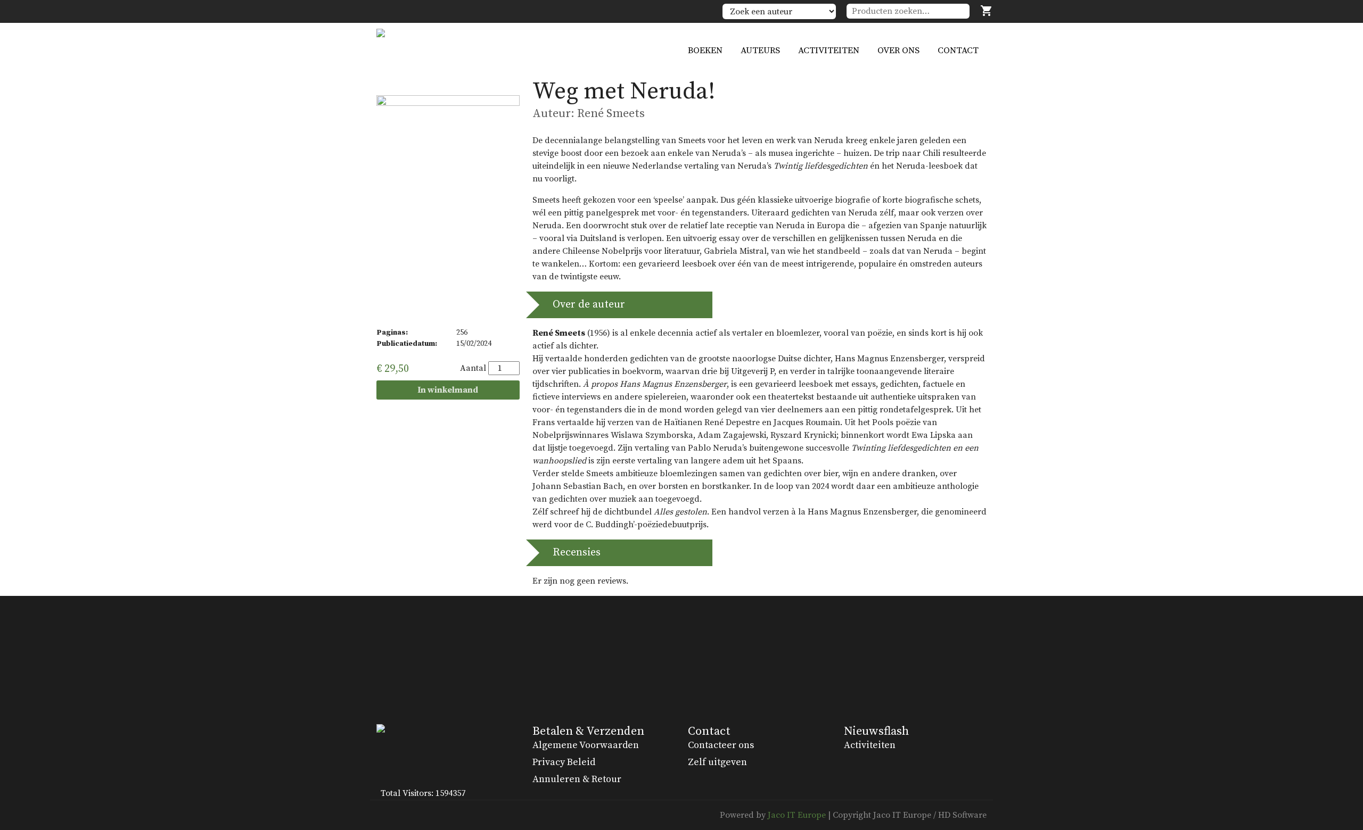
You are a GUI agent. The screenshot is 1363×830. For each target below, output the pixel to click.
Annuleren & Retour (576, 779)
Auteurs (760, 50)
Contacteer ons (721, 745)
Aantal (473, 368)
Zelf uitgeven (717, 762)
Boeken (705, 50)
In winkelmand (447, 390)
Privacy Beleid (563, 762)
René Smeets (611, 113)
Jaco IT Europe (797, 815)
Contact (958, 50)
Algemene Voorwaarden (585, 745)
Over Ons (898, 50)
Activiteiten (828, 50)
